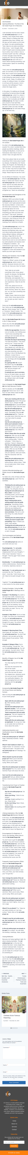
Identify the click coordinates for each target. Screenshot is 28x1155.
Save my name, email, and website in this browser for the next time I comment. (14, 1076)
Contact (14, 1129)
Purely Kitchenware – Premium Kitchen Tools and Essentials (21, 978)
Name (5, 1065)
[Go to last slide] (4, 1011)
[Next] (24, 1011)
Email (5, 1072)
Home (14, 1121)
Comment (6, 1047)
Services (14, 1126)
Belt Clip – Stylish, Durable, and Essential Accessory (7, 978)
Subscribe (14, 1146)
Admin (5, 28)
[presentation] (14, 1004)
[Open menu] (24, 3)
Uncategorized (6, 21)
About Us (14, 1123)
